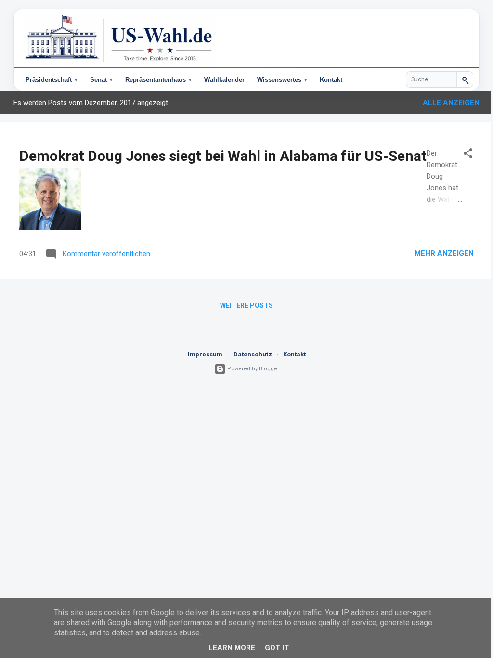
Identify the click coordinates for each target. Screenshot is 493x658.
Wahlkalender (224, 79)
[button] (461, 154)
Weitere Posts (243, 305)
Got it (273, 648)
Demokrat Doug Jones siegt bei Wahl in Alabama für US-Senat (223, 155)
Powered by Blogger (248, 369)
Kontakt (331, 79)
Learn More (228, 648)
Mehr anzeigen (437, 253)
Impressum (201, 354)
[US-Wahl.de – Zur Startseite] (246, 38)
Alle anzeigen (443, 102)
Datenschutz (249, 354)
